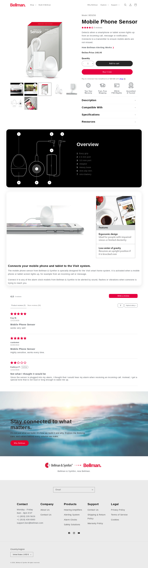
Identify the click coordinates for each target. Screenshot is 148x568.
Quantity (86, 58)
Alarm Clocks (70, 520)
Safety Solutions (72, 524)
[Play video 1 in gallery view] (16, 89)
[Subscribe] (92, 489)
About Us (45, 510)
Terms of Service (119, 515)
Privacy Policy (118, 510)
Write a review (123, 296)
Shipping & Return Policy (97, 517)
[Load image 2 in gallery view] (58, 89)
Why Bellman (19, 443)
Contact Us (45, 515)
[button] (33, 4)
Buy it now (107, 72)
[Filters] (120, 305)
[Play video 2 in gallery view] (30, 89)
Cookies (115, 520)
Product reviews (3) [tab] (18, 305)
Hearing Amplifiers (73, 510)
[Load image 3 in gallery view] (72, 89)
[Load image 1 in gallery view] (44, 89)
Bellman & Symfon (21, 562)
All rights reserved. (34, 562)
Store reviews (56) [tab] (34, 305)
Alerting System (72, 515)
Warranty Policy (95, 523)
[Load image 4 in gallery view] (16, 103)
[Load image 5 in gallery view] (30, 103)
